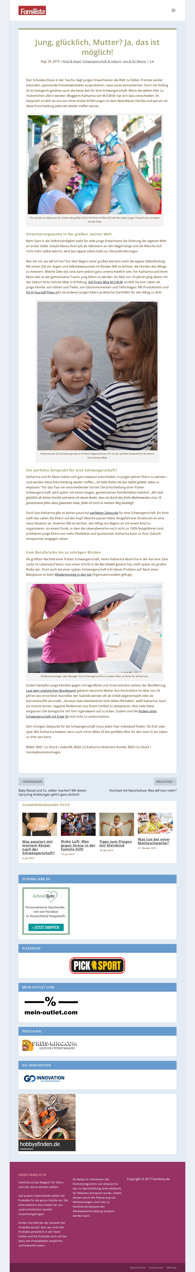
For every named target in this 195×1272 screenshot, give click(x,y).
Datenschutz (138, 1267)
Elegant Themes (48, 1267)
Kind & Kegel (72, 61)
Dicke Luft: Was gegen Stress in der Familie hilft (78, 845)
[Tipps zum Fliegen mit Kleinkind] (116, 824)
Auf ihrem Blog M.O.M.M (105, 282)
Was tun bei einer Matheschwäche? (154, 841)
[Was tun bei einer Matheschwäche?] (155, 823)
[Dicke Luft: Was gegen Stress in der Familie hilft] (78, 824)
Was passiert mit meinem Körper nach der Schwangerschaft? (38, 847)
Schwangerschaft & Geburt (101, 61)
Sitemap (171, 1267)
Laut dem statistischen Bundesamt (51, 690)
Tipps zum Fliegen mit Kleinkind (115, 843)
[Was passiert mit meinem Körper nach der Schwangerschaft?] (39, 824)
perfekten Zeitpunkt (104, 513)
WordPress (89, 1267)
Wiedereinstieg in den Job (73, 574)
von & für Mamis (134, 61)
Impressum (156, 1267)
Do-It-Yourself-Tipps (40, 292)
